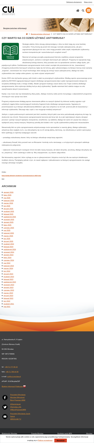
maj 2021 (7, 306)
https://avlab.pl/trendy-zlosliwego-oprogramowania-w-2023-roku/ (21, 175)
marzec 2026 (8, 203)
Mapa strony (88, 2)
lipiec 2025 (7, 225)
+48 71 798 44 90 (12, 372)
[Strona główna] (77, 10)
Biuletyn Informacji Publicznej (12, 386)
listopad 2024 (8, 247)
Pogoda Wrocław (37, 433)
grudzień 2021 (9, 304)
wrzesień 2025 (9, 219)
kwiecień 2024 (9, 266)
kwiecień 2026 (9, 200)
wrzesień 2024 (9, 252)
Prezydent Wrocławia (17, 395)
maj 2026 (7, 198)
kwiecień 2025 (9, 233)
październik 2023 (10, 282)
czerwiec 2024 (9, 260)
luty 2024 (7, 271)
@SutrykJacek (15, 404)
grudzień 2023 (9, 277)
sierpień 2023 (8, 287)
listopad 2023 (8, 279)
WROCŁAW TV (15, 419)
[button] (89, 10)
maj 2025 (7, 230)
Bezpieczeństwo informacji (40, 34)
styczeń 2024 (8, 274)
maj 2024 (7, 263)
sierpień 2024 (8, 255)
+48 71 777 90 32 (11, 367)
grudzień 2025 (9, 211)
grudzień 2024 (9, 244)
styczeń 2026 (8, 209)
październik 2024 (10, 249)
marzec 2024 (8, 268)
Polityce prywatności (45, 440)
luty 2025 (7, 238)
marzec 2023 (8, 293)
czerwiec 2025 (9, 228)
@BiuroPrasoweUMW (18, 410)
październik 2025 (10, 217)
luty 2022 (7, 301)
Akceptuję (61, 440)
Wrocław (89, 433)
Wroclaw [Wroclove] (17, 397)
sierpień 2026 (8, 192)
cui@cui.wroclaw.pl (14, 376)
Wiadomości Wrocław (9, 433)
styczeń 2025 (8, 241)
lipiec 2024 (7, 257)
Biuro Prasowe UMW (17, 400)
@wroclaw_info (15, 407)
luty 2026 (7, 206)
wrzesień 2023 (9, 285)
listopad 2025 (8, 214)
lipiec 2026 (7, 195)
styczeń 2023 (8, 296)
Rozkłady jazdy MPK (64, 433)
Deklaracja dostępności (74, 2)
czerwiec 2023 (9, 290)
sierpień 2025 (8, 222)
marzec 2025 (8, 236)
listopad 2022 (8, 298)
